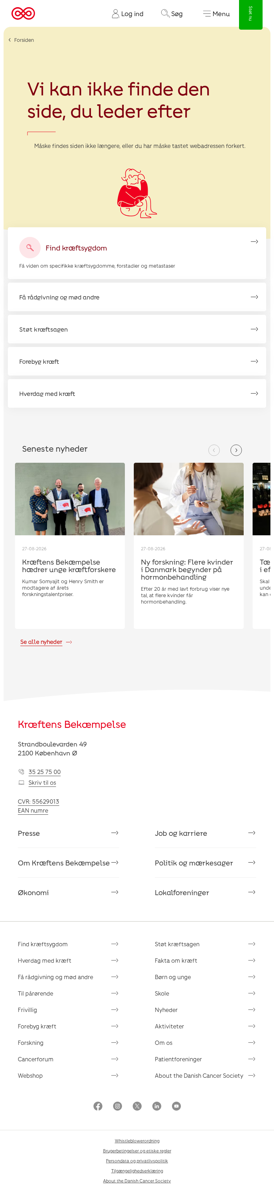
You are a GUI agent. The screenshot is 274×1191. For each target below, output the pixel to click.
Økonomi (33, 892)
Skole (162, 993)
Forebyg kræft (37, 1026)
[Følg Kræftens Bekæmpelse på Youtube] (176, 1107)
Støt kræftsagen (177, 944)
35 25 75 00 (45, 771)
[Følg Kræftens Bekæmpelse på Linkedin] (156, 1107)
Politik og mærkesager (194, 862)
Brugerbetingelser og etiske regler (137, 1150)
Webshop (30, 1075)
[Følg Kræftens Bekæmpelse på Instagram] (117, 1107)
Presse (29, 833)
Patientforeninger (178, 1059)
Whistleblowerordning (137, 1140)
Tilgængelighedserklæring (137, 1170)
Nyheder (166, 1009)
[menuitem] (124, 14)
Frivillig (27, 1009)
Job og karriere (181, 833)
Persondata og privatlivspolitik (137, 1160)
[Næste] (236, 450)
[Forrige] (214, 450)
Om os (163, 1042)
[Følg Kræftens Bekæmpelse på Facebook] (97, 1107)
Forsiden (24, 40)
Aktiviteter (169, 1026)
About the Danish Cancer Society (199, 1075)
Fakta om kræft (176, 960)
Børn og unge (173, 976)
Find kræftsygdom (43, 944)
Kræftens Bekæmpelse (72, 724)
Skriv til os (42, 782)
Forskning (31, 1042)
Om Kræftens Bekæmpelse (64, 862)
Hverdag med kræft (44, 960)
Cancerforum (36, 1059)
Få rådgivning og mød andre (55, 976)
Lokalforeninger (182, 892)
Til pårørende (35, 993)
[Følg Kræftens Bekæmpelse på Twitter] (137, 1107)
